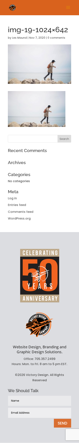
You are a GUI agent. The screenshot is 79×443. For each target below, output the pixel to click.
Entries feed (17, 205)
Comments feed (20, 212)
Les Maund (19, 38)
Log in (12, 198)
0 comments (56, 38)
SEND (62, 423)
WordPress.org (19, 218)
